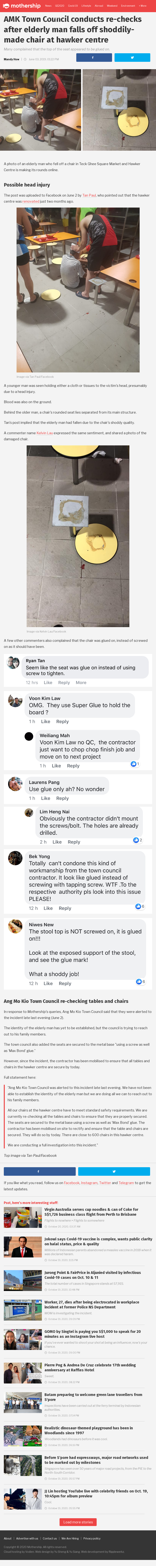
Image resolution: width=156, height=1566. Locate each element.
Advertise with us (27, 1538)
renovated (30, 201)
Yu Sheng (60, 1551)
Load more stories (78, 1522)
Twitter (105, 1183)
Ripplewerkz (116, 1551)
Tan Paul (89, 195)
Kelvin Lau (45, 433)
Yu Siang (74, 1551)
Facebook (72, 1183)
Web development (93, 1551)
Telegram (126, 1183)
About (8, 1538)
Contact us (50, 1538)
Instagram (89, 1183)
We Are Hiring (70, 1538)
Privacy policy (91, 1538)
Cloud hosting (12, 1551)
